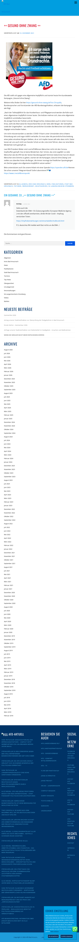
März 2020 (7, 625)
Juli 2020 (7, 611)
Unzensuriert (46, 811)
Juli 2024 (7, 440)
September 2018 (9, 690)
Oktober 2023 (8, 473)
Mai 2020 (7, 618)
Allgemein (23, 184)
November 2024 (9, 426)
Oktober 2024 (8, 429)
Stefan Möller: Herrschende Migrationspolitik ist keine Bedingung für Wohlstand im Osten (19, 803)
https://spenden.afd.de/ (59, 167)
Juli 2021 (7, 571)
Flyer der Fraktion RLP (50, 771)
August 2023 (8, 480)
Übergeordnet (28, 186)
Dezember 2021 (9, 553)
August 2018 (8, 694)
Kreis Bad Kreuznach (37, 184)
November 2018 (9, 683)
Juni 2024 (7, 444)
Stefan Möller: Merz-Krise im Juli (15, 841)
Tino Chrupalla (55, 102)
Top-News (17, 186)
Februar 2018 (8, 716)
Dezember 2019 (9, 636)
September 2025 (9, 390)
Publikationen (58, 184)
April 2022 (7, 538)
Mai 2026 (7, 361)
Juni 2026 (7, 357)
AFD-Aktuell (16, 734)
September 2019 (9, 647)
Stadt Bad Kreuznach (11, 272)
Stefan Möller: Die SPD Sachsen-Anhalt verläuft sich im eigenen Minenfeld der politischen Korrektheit (17, 763)
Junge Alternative (48, 776)
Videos (6, 298)
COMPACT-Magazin (48, 791)
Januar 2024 (8, 462)
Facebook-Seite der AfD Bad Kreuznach (71, 755)
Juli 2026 (7, 353)
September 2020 (9, 603)
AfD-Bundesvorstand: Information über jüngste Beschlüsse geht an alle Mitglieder (18, 921)
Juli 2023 (7, 484)
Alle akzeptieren (53, 936)
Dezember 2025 (9, 379)
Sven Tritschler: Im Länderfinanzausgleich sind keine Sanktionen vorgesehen (15, 772)
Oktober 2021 (8, 560)
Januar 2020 (8, 632)
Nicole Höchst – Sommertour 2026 (15, 325)
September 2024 (9, 433)
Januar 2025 (8, 419)
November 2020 (9, 596)
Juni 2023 (7, 487)
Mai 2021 (7, 574)
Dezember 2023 (9, 466)
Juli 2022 (7, 527)
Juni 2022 (7, 531)
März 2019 (7, 669)
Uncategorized (41, 186)
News (49, 184)
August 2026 (8, 350)
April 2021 (7, 578)
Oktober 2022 (8, 516)
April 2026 (7, 364)
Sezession (45, 806)
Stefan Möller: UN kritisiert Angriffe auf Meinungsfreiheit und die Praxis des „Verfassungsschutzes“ (18, 899)
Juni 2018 (7, 701)
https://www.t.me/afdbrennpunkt (17, 173)
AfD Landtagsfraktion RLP (51, 748)
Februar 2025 (8, 415)
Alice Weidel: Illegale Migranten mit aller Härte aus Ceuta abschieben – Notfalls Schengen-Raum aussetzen (19, 833)
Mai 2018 (7, 705)
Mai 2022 (7, 535)
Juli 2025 (7, 397)
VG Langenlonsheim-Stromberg (61, 186)
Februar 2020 (8, 629)
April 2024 (7, 451)
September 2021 (9, 563)
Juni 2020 (7, 614)
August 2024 (8, 437)
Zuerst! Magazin (47, 796)
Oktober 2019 (8, 643)
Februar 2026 (8, 371)
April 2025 (7, 408)
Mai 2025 (7, 404)
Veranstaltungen (9, 290)
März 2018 (7, 712)
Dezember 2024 (9, 422)
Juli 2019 (7, 654)
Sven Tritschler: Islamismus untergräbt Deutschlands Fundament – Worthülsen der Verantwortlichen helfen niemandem (18, 890)
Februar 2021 (8, 585)
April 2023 (7, 495)
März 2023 (7, 498)
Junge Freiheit (46, 781)
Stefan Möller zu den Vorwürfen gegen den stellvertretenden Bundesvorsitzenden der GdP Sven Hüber (18, 753)
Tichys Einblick (47, 801)
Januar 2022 (8, 549)
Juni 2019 (7, 658)
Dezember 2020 (9, 592)
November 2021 (9, 556)
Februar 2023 (8, 502)
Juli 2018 (7, 697)
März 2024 (7, 455)
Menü (75, 2)
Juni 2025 (7, 400)
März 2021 (7, 582)
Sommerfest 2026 (10, 315)
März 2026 (7, 368)
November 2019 (9, 640)
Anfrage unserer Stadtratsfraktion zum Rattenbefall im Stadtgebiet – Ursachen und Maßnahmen (37, 330)
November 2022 (9, 513)
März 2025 (7, 411)
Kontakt (70, 843)
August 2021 (8, 567)
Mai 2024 (7, 448)
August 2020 (8, 607)
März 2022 (7, 542)
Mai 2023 (7, 491)
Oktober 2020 (8, 600)
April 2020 (7, 621)
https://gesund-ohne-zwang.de (38, 102)
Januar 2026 (8, 375)
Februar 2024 (8, 458)
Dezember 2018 (9, 679)
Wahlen (6, 301)
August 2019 (8, 650)
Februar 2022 (8, 545)
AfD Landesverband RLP (50, 743)
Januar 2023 (8, 505)
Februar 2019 (8, 672)
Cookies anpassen (66, 936)
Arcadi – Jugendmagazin (50, 786)
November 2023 (9, 469)
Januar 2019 (8, 676)
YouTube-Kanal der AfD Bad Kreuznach (71, 769)
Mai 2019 (7, 661)
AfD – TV (44, 766)
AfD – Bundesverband (49, 753)
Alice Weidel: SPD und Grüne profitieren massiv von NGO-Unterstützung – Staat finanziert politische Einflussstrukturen (18, 793)
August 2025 (8, 393)
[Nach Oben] (39, 936)
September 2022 (9, 520)
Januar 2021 (8, 589)
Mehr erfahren (55, 931)
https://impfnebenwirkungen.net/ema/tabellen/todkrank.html (40, 221)
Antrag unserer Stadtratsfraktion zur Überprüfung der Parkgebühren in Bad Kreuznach (34, 320)
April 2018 (7, 708)
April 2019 (7, 665)
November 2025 (9, 382)
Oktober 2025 (8, 386)
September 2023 (9, 477)
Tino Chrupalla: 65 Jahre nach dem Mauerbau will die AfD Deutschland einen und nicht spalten (18, 812)
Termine (7, 276)
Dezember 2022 (9, 509)
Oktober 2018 (8, 687)
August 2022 (8, 524)
